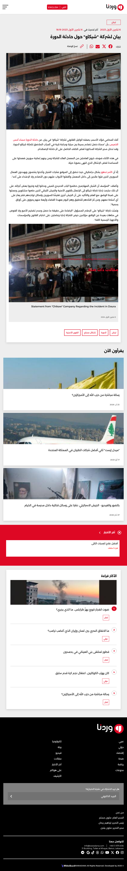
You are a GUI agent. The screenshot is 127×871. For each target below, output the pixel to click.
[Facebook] (110, 46)
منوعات (119, 770)
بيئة (60, 747)
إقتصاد (120, 752)
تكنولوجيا (57, 741)
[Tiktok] (92, 852)
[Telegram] (82, 852)
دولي (121, 747)
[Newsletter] (11, 796)
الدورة (103, 332)
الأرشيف (57, 775)
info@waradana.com (94, 845)
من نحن (120, 812)
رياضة (121, 764)
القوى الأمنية (72, 332)
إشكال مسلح (90, 332)
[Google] (88, 852)
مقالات (58, 758)
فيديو (59, 752)
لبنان (113, 22)
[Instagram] (122, 852)
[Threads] (97, 852)
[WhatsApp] (102, 852)
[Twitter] (104, 46)
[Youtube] (107, 852)
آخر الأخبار (57, 764)
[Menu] (5, 8)
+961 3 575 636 (116, 845)
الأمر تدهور (106, 172)
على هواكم (56, 770)
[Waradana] (110, 733)
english (53, 7)
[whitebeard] (68, 866)
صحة (121, 758)
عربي (64, 6)
